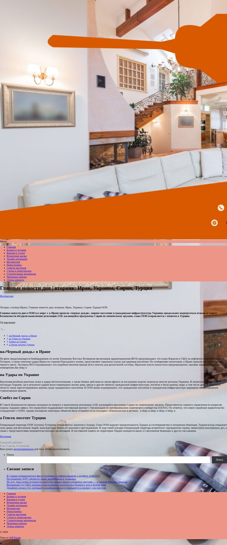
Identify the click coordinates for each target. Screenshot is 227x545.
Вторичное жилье (17, 256)
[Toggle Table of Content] (2, 330)
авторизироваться (23, 449)
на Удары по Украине (19, 338)
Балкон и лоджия (16, 250)
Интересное (13, 262)
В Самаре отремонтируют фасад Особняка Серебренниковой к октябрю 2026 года (53, 476)
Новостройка (14, 265)
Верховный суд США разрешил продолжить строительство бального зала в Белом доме (56, 484)
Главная (11, 247)
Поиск (10, 454)
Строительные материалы (21, 273)
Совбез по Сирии (17, 341)
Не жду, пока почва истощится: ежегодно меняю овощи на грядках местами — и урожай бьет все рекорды (67, 481)
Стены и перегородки (19, 271)
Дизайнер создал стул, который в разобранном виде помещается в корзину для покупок (56, 487)
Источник (5, 436)
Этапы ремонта (15, 279)
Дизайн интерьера (17, 259)
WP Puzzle (15, 537)
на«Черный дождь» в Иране (23, 335)
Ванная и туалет (16, 253)
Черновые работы (17, 276)
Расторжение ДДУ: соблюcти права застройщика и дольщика (41, 478)
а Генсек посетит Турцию (21, 344)
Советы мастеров (16, 268)
